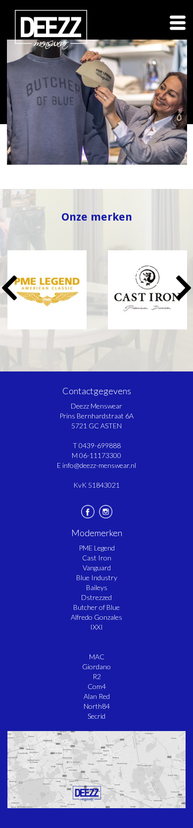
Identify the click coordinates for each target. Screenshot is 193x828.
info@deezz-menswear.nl (99, 465)
